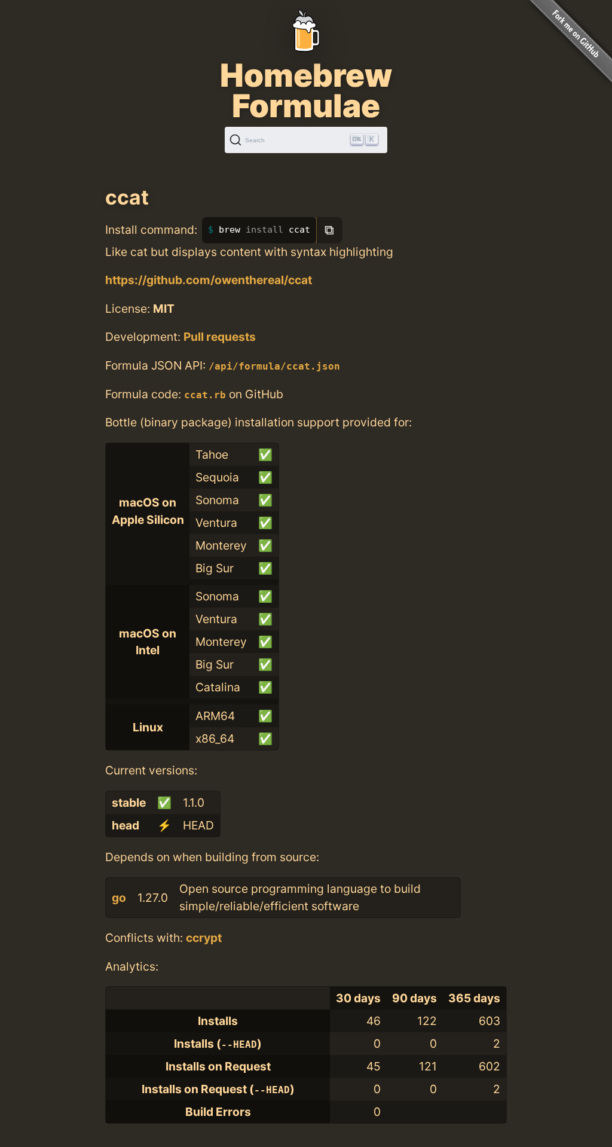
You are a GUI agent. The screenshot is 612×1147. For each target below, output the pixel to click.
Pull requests (219, 337)
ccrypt (204, 938)
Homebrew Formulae (306, 90)
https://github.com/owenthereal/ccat (208, 280)
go (119, 897)
